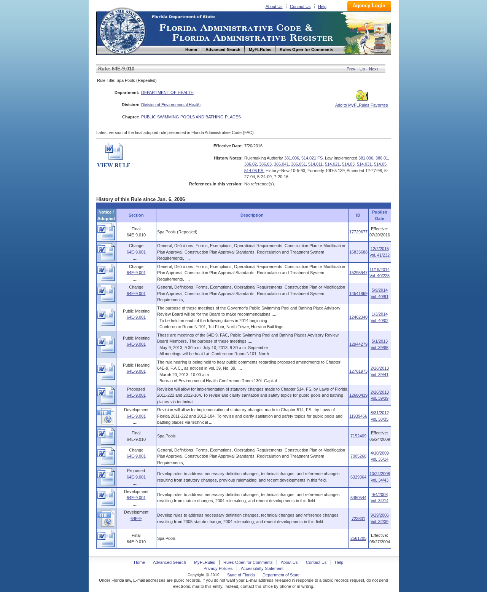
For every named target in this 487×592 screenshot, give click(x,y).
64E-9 (136, 518)
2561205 (358, 538)
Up (363, 69)
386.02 (250, 164)
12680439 (358, 395)
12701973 (358, 371)
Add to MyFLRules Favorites (361, 105)
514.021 (332, 164)
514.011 (315, 164)
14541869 (358, 293)
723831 (358, 518)
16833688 (358, 252)
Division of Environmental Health (171, 104)
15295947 (358, 272)
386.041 (281, 164)
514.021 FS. (312, 158)
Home (122, 30)
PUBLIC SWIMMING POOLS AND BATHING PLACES (191, 117)
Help (322, 6)
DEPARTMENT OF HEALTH (167, 92)
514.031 (364, 164)
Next (373, 69)
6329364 (358, 477)
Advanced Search (169, 562)
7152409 (358, 436)
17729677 (358, 232)
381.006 (291, 158)
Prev (351, 69)
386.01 (382, 158)
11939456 (358, 416)
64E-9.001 (136, 252)
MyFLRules (204, 562)
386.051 (298, 164)
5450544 (358, 497)
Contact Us (300, 6)
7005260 (358, 456)
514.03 (348, 164)
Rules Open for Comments (248, 562)
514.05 (380, 164)
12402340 (358, 317)
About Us (274, 6)
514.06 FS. (254, 170)
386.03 (265, 164)
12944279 (358, 344)
